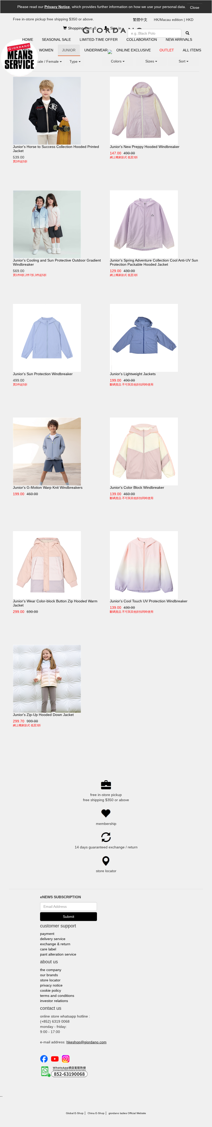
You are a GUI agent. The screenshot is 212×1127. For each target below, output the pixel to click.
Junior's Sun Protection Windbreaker (43, 374)
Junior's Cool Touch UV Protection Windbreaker (148, 601)
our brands (49, 975)
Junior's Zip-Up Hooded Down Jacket (43, 715)
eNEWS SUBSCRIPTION (60, 897)
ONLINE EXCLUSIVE (133, 50)
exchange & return (55, 944)
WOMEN (46, 50)
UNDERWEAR (96, 50)
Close (194, 7)
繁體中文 (140, 20)
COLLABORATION (141, 39)
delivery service (52, 939)
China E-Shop (96, 1113)
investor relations (54, 1001)
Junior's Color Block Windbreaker (137, 487)
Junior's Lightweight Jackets (133, 374)
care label (48, 949)
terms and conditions (57, 996)
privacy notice (51, 985)
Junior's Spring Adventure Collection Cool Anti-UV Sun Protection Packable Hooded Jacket (154, 262)
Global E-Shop (75, 1113)
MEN (26, 50)
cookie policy (50, 990)
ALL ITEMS (192, 50)
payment (47, 934)
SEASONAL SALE (56, 39)
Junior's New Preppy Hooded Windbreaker (144, 147)
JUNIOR (68, 50)
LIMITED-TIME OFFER (99, 39)
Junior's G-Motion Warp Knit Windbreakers (47, 487)
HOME (27, 39)
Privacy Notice (57, 7)
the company (50, 970)
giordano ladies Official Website (127, 1113)
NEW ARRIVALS (179, 39)
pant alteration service (58, 954)
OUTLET (167, 50)
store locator (50, 980)
